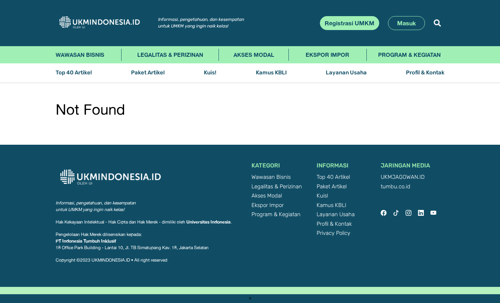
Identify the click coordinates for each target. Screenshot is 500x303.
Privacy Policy (333, 233)
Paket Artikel (148, 73)
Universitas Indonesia (208, 222)
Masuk (406, 23)
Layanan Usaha (346, 73)
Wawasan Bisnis (80, 54)
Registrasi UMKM (349, 23)
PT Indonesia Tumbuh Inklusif (86, 241)
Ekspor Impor (327, 54)
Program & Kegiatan (409, 54)
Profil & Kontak (425, 73)
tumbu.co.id (395, 186)
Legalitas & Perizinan (170, 54)
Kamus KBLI (271, 73)
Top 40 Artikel (74, 73)
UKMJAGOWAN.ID (403, 177)
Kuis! (210, 73)
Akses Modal (254, 54)
